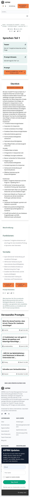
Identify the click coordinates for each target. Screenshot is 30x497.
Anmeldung (12, 6)
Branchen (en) (5, 425)
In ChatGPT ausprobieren (21, 284)
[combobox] (15, 11)
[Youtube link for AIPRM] (5, 414)
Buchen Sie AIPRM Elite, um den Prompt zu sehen (14, 72)
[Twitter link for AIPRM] (2, 414)
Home (4, 24)
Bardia (11, 29)
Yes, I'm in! (14, 482)
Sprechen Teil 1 (22, 26)
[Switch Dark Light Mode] (5, 6)
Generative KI (5, 431)
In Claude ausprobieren (7, 284)
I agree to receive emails (12, 477)
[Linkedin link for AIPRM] (9, 414)
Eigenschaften (5, 428)
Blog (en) (3, 440)
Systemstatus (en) (21, 430)
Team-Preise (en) (6, 437)
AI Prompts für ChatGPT (13, 24)
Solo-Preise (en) (5, 434)
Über (2, 422)
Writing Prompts (12, 26)
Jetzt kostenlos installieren (22, 6)
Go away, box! (22, 492)
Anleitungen (19, 422)
